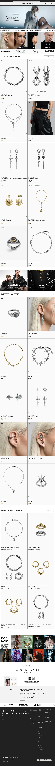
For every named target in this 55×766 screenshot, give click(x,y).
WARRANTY (40, 716)
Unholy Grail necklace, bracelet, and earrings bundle (13, 586)
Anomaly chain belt (33, 137)
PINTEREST (32, 718)
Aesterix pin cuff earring (35, 458)
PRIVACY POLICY (39, 738)
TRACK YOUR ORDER (40, 745)
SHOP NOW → (33, 30)
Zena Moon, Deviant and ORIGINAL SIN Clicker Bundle (13, 625)
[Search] (42, 3)
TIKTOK (31, 716)
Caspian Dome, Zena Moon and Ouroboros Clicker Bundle (39, 586)
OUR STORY (47, 712)
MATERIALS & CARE (40, 731)
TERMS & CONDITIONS (40, 734)
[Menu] (2, 3)
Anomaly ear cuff (5, 458)
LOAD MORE (27, 665)
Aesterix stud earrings (7, 416)
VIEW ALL (49, 56)
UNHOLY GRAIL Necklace (7, 95)
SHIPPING (40, 718)
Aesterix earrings (33, 416)
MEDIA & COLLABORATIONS (49, 718)
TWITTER (32, 723)
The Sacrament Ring (6, 262)
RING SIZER (40, 727)
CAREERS (47, 715)
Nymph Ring (4, 333)
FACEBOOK (32, 721)
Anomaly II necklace (6, 137)
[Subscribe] (24, 719)
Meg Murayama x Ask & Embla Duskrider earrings (14, 178)
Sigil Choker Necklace (34, 262)
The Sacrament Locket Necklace (36, 220)
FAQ (38, 741)
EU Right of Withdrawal (40, 749)
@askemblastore (27, 672)
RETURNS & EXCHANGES (40, 722)
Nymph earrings (32, 333)
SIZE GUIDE (40, 725)
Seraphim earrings (6, 220)
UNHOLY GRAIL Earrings (34, 95)
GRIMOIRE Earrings (33, 178)
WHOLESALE (48, 721)
